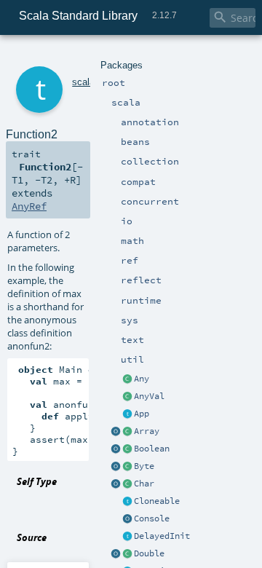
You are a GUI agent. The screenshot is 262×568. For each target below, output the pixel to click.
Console (152, 518)
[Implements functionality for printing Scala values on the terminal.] (127, 519)
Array (146, 431)
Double (149, 553)
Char (144, 483)
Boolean (152, 448)
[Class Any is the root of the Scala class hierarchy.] (127, 379)
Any (141, 379)
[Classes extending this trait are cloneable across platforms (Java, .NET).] (127, 502)
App (141, 414)
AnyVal (149, 396)
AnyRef (29, 206)
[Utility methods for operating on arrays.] (116, 432)
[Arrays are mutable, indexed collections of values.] (127, 432)
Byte (144, 466)
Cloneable (157, 501)
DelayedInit (162, 536)
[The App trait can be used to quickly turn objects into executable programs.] (127, 414)
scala (83, 81)
